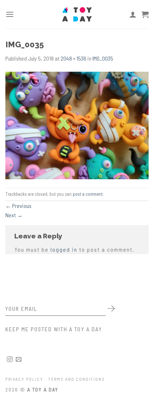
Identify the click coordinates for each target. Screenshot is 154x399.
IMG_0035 (102, 58)
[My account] (132, 14)
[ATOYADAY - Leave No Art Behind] (77, 14)
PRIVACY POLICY (24, 378)
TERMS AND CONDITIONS (76, 378)
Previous (18, 205)
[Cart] (145, 14)
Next (14, 215)
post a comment (88, 194)
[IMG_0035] (77, 124)
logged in (63, 249)
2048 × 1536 (73, 58)
